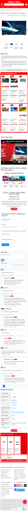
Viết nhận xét (17, 15)
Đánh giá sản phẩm (6, 219)
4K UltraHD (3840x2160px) (18, 412)
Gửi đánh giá (5, 244)
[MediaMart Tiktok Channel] (25, 485)
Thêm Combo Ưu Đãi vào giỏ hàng (14, 460)
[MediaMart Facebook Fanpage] (15, 485)
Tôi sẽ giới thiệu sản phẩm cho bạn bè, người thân (14, 231)
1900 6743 (22, 473)
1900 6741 (16, 473)
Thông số (24, 15)
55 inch (14, 408)
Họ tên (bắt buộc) (6, 234)
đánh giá (11, 15)
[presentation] (1, 30)
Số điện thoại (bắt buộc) (7, 239)
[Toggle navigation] (2, 4)
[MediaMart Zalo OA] (22, 485)
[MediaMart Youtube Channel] (18, 485)
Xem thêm (3, 495)
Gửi (2, 260)
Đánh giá (4, 224)
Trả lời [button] (11, 275)
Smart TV (14, 404)
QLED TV (14, 400)
